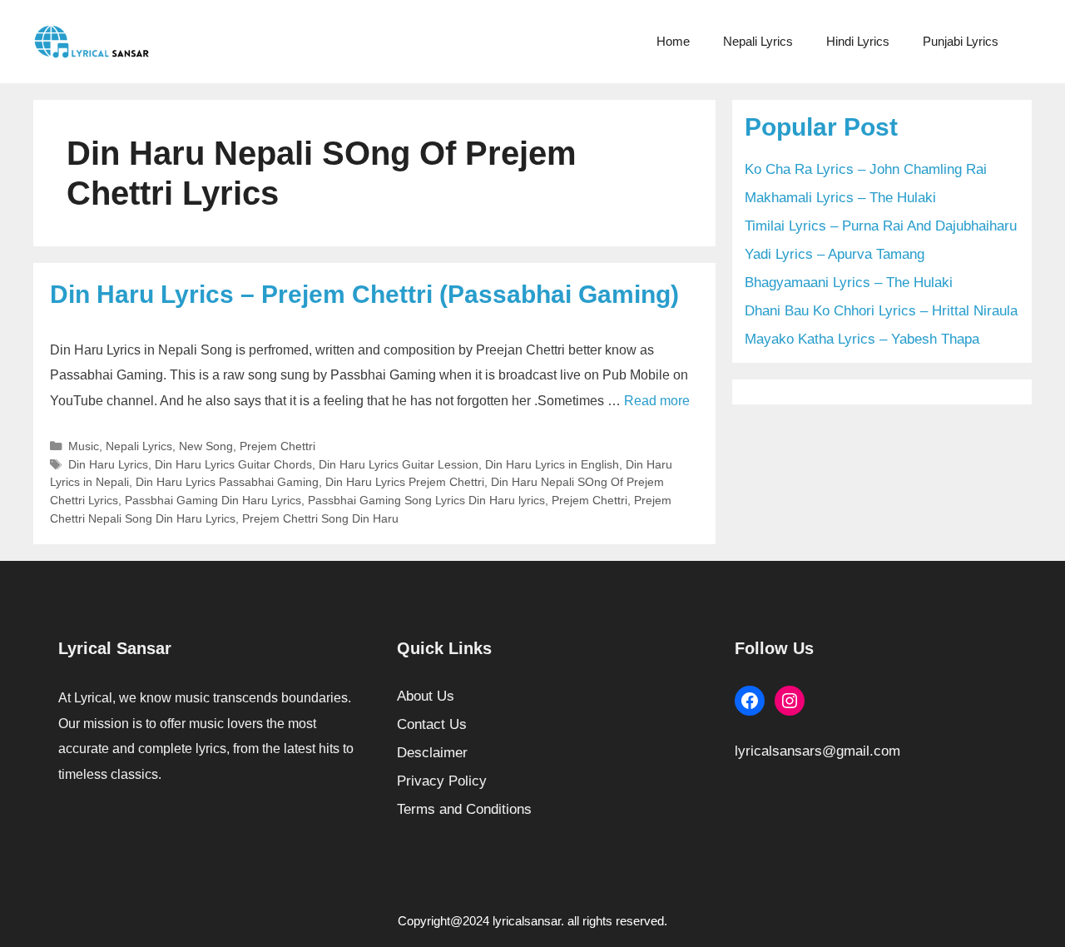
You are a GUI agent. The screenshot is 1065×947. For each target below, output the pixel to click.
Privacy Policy (442, 781)
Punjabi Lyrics (960, 41)
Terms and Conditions (464, 809)
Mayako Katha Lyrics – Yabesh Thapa (862, 339)
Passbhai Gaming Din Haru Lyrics (213, 500)
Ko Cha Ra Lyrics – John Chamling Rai (866, 169)
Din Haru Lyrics (108, 464)
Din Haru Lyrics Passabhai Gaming (227, 481)
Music (83, 446)
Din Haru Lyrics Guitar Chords (233, 464)
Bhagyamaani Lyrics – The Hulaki (849, 282)
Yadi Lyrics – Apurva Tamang (834, 254)
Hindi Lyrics (857, 41)
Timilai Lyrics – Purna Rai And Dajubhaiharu (881, 226)
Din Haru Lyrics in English (552, 464)
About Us (425, 696)
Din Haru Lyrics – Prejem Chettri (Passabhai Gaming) (364, 294)
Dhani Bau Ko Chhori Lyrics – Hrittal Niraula (881, 311)
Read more (657, 401)
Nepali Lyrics (758, 41)
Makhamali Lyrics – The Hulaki (840, 198)
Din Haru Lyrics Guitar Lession (398, 464)
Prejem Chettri (277, 446)
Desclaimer (432, 753)
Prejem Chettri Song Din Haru (320, 518)
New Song (206, 446)
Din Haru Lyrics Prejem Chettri (404, 481)
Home (673, 41)
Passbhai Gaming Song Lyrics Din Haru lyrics (426, 500)
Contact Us (432, 724)
